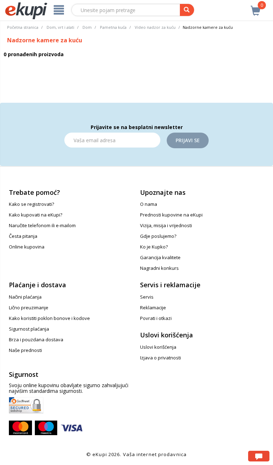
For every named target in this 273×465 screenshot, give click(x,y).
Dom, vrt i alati (60, 27)
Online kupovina (26, 247)
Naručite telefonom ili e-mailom (42, 225)
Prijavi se (188, 140)
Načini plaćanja (25, 297)
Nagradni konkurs (159, 268)
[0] (256, 7)
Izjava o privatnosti (160, 357)
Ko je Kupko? (154, 247)
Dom (87, 27)
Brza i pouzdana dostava (36, 339)
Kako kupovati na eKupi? (35, 215)
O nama (148, 204)
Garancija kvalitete (160, 257)
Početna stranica (22, 27)
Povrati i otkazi (156, 318)
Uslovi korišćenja (158, 347)
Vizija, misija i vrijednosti (166, 225)
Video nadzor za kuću (155, 27)
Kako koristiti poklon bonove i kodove (49, 318)
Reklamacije (153, 307)
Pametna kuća (113, 27)
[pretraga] (187, 10)
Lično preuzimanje (28, 307)
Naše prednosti (25, 350)
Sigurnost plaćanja (29, 329)
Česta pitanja (23, 236)
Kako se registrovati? (31, 204)
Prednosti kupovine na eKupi (171, 215)
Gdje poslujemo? (158, 236)
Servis (147, 297)
